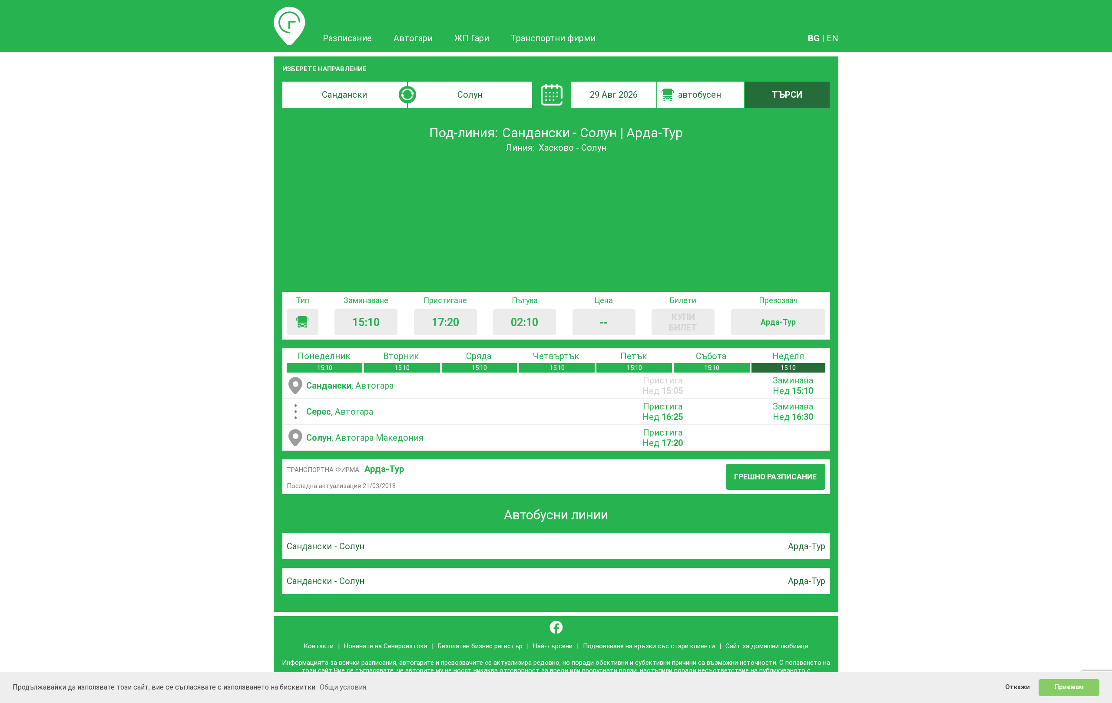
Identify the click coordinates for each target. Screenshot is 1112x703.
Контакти (319, 646)
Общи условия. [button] (343, 687)
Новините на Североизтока (385, 646)
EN (832, 38)
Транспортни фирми (553, 38)
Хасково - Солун (572, 147)
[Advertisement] (556, 222)
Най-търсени (553, 646)
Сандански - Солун (325, 546)
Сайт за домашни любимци (766, 646)
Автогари (413, 38)
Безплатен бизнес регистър (480, 646)
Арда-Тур (384, 469)
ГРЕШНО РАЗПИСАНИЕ (775, 476)
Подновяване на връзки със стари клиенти (649, 646)
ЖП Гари (471, 38)
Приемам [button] (1069, 687)
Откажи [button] (1017, 687)
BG (814, 38)
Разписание (289, 12)
